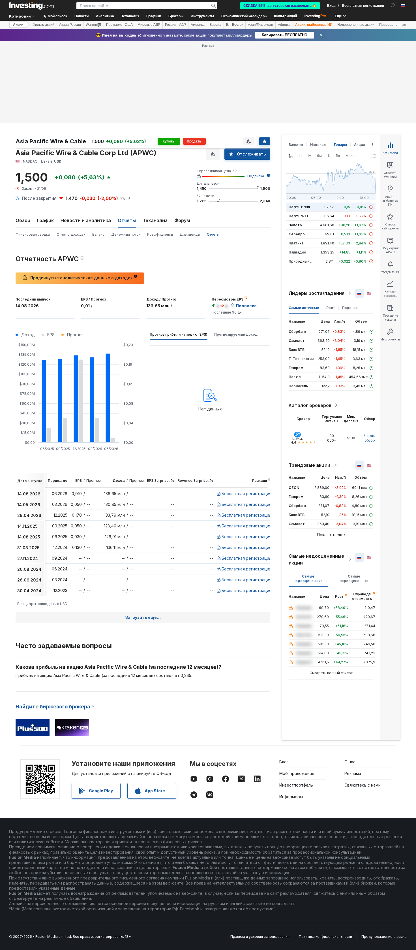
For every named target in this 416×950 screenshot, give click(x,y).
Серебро (297, 234)
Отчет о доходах (71, 234)
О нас (349, 761)
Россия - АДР (175, 25)
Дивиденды (190, 234)
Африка (284, 25)
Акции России (70, 25)
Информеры (291, 796)
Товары (340, 144)
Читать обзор (369, 438)
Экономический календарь (244, 16)
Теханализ (155, 220)
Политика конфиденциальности (325, 936)
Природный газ (302, 261)
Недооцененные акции (355, 25)
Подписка (255, 176)
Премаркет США (119, 25)
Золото (295, 225)
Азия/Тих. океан (260, 25)
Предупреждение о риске (384, 936)
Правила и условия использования (260, 936)
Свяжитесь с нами (362, 785)
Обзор (23, 220)
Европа (215, 25)
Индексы (318, 144)
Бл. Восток (234, 25)
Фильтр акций (285, 16)
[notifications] (393, 5)
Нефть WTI (298, 216)
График (45, 220)
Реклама (352, 773)
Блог (283, 761)
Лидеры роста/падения (316, 293)
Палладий (297, 252)
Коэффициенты (160, 234)
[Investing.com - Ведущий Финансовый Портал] (31, 6)
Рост (330, 308)
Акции (18, 25)
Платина (296, 243)
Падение (350, 308)
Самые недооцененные (308, 578)
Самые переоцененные (354, 578)
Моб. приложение (296, 773)
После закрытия (39, 198)
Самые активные (304, 308)
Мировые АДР (149, 25)
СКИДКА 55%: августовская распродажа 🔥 (280, 6)
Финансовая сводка (33, 234)
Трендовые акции (309, 465)
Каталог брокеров (310, 405)
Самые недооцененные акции (316, 559)
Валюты (296, 144)
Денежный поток (125, 234)
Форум (182, 220)
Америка (198, 25)
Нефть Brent (299, 207)
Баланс (98, 234)
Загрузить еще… (143, 617)
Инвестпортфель (296, 785)
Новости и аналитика (86, 220)
